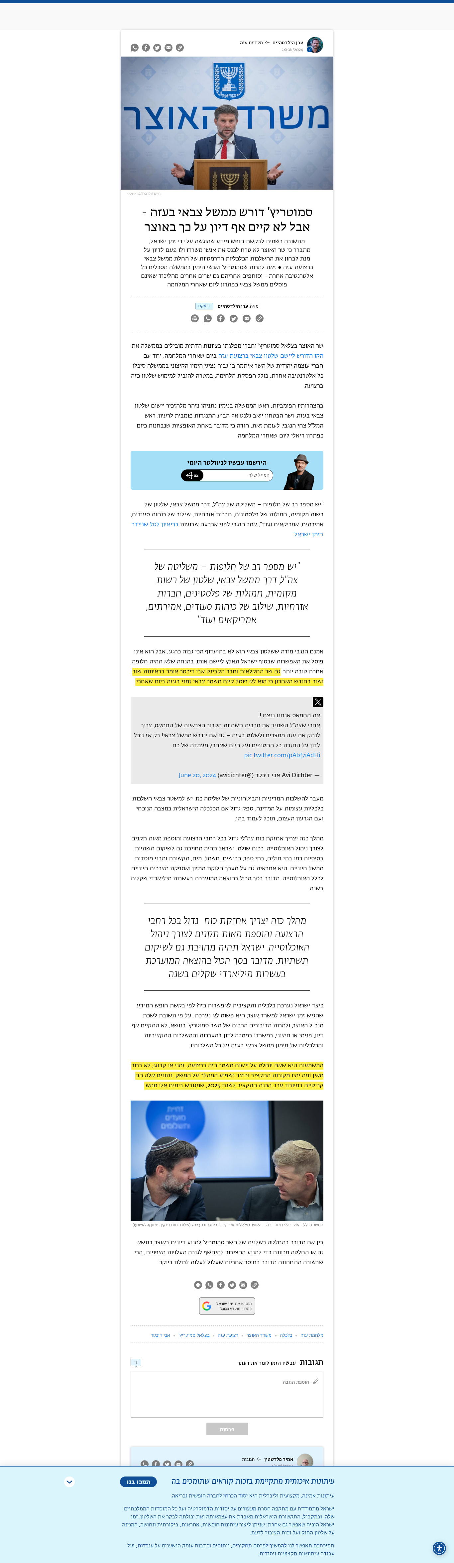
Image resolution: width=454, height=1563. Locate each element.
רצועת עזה (228, 1335)
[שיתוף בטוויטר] (157, 48)
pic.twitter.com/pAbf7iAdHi (282, 756)
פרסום (227, 1429)
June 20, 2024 (197, 776)
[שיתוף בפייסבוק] (146, 48)
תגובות (248, 1459)
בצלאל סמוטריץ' (193, 1335)
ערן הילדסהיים (288, 43)
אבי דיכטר (160, 1335)
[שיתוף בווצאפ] (135, 48)
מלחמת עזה (251, 43)
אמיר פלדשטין (278, 1459)
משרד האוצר (259, 1335)
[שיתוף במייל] (168, 48)
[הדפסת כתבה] (194, 319)
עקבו (201, 306)
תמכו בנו (138, 1481)
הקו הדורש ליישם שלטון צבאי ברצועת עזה (270, 356)
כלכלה (286, 1335)
